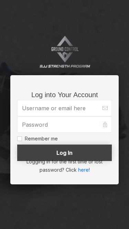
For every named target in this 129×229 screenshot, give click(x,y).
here (83, 170)
